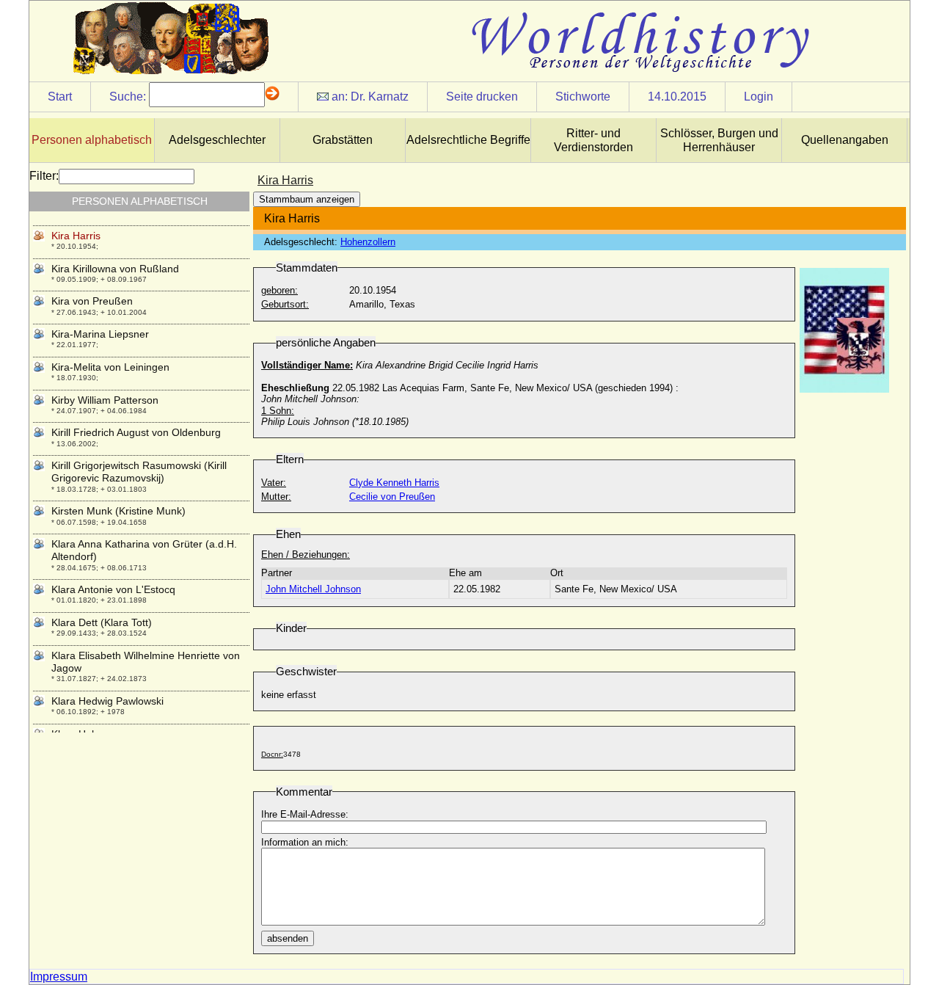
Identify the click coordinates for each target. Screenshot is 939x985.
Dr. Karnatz (380, 96)
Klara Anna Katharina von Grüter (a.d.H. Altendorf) (144, 550)
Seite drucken (482, 96)
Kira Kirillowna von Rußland (115, 269)
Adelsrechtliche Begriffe (468, 140)
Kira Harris (76, 235)
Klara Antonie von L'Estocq (113, 589)
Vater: (273, 482)
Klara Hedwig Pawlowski (107, 701)
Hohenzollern (367, 241)
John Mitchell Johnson (313, 589)
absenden (287, 938)
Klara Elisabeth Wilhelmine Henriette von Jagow (145, 662)
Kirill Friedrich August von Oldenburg (136, 432)
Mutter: (276, 496)
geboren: (279, 290)
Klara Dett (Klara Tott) (101, 622)
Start (60, 96)
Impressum (58, 976)
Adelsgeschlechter (217, 140)
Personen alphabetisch (92, 140)
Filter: (44, 176)
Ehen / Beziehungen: (305, 554)
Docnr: (272, 754)
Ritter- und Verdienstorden (593, 140)
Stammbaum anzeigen (306, 199)
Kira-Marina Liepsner (100, 334)
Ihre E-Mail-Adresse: (304, 814)
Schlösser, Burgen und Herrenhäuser (719, 140)
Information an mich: (304, 842)
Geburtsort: (285, 304)
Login (758, 96)
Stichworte (582, 96)
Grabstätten (343, 140)
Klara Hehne (80, 734)
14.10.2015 (677, 96)
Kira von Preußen (92, 301)
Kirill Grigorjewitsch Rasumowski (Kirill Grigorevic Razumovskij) (139, 471)
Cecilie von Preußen (392, 496)
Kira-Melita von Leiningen (110, 367)
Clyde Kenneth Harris (394, 482)
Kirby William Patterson (104, 400)
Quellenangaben (844, 140)
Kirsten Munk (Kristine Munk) (118, 511)
